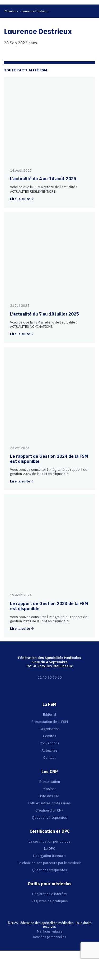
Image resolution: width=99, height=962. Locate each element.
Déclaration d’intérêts (49, 893)
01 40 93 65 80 (49, 677)
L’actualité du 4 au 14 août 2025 (43, 179)
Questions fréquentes (49, 817)
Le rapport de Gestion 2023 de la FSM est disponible (49, 606)
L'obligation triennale (49, 855)
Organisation (50, 728)
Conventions (49, 743)
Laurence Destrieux (35, 11)
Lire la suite (20, 199)
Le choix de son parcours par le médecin (50, 862)
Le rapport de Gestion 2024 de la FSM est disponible (49, 458)
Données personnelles (49, 937)
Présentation (49, 781)
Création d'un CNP (49, 810)
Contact (49, 757)
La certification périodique (49, 841)
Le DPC (49, 848)
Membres (11, 11)
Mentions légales (49, 931)
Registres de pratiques (49, 901)
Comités (49, 736)
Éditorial (49, 714)
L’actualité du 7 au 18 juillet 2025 (44, 314)
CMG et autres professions (49, 803)
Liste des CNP (49, 795)
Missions (49, 788)
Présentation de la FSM (49, 721)
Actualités (49, 750)
